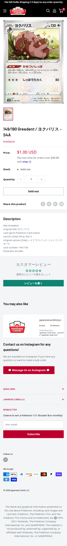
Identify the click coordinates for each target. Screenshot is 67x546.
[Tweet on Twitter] (55, 204)
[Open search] (48, 11)
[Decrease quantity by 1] (20, 179)
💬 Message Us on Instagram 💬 (29, 370)
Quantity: (9, 179)
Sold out (33, 191)
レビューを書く (33, 283)
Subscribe (33, 434)
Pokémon (9, 141)
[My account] (54, 11)
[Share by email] (61, 204)
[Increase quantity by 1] (41, 179)
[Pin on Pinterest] (49, 204)
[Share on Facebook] (43, 204)
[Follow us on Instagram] (5, 459)
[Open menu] (5, 11)
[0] (61, 11)
